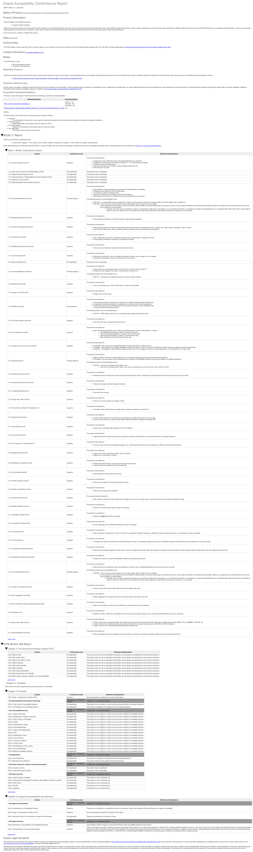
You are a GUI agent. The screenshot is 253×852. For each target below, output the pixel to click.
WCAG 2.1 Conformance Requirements (148, 146)
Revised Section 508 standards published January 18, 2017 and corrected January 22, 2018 (34, 108)
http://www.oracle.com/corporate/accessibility (19, 843)
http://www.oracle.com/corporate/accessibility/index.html (63, 89)
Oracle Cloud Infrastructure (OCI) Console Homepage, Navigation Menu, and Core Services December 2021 (47, 78)
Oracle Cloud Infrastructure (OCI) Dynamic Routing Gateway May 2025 (148, 47)
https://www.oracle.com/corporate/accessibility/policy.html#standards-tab (136, 842)
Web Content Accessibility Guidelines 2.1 (17, 104)
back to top (11, 639)
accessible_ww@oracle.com (35, 52)
